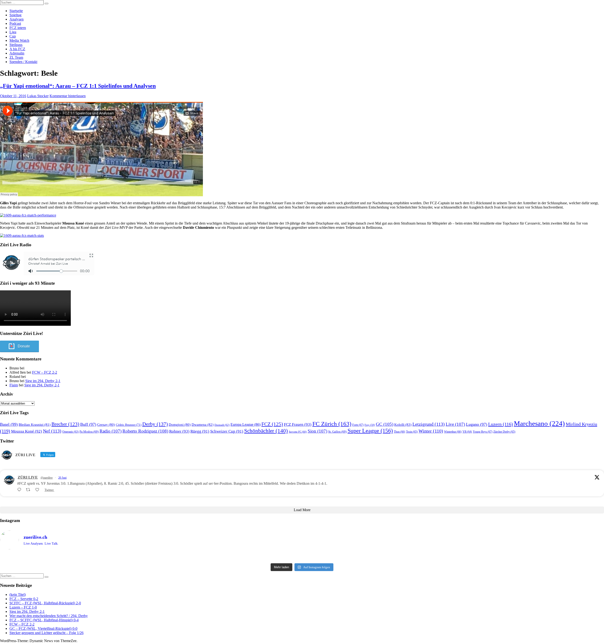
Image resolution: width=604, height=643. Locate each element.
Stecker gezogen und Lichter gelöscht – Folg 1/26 (46, 633)
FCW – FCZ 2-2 (44, 372)
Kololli (402, 424)
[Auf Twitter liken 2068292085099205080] (38, 490)
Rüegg (199, 431)
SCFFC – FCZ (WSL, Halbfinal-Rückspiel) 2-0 (45, 603)
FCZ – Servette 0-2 (23, 599)
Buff (88, 424)
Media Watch (19, 40)
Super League (370, 430)
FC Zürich (331, 424)
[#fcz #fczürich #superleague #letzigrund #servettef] (302, 557)
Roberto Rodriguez (145, 431)
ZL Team (16, 57)
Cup (12, 36)
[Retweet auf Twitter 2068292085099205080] (29, 490)
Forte (358, 424)
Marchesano (539, 423)
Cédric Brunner (128, 424)
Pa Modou (89, 431)
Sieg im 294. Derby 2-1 (42, 381)
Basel (9, 424)
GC (384, 424)
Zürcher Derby (504, 431)
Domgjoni (180, 424)
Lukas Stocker (38, 96)
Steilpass (15, 45)
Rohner (179, 431)
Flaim (13, 385)
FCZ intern (17, 28)
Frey (370, 425)
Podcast (15, 23)
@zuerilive (47, 477)
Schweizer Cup (226, 431)
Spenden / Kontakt (23, 62)
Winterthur (452, 431)
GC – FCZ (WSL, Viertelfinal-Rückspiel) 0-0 (43, 628)
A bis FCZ (17, 49)
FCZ (272, 424)
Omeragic (70, 431)
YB (467, 431)
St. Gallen (337, 431)
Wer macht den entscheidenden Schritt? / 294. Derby (48, 616)
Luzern (500, 424)
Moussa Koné (26, 431)
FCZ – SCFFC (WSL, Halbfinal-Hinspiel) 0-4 (44, 620)
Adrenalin (16, 53)
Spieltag (15, 15)
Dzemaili (222, 424)
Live (455, 424)
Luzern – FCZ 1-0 (23, 607)
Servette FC (298, 431)
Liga (12, 32)
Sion (317, 431)
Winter (431, 431)
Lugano (476, 424)
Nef (52, 431)
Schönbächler (266, 431)
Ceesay (106, 424)
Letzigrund (428, 424)
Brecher (65, 424)
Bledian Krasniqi (34, 424)
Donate (24, 346)
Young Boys (482, 431)
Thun (399, 431)
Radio (111, 431)
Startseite (16, 11)
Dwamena (203, 424)
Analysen (16, 19)
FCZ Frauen (297, 424)
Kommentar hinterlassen (68, 96)
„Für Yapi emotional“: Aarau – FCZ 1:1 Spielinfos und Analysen (78, 86)
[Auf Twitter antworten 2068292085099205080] (20, 490)
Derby (155, 424)
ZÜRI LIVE (28, 477)
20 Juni (62, 477)
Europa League (245, 424)
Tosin (412, 431)
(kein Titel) (17, 595)
